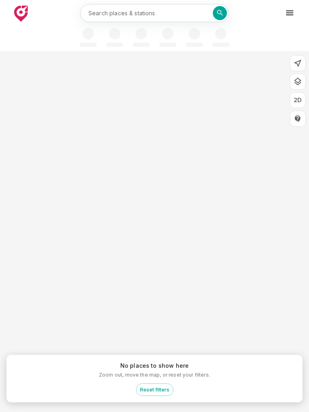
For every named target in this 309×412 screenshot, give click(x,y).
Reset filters (154, 389)
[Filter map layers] (298, 82)
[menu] (289, 13)
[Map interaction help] (298, 119)
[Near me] (298, 63)
